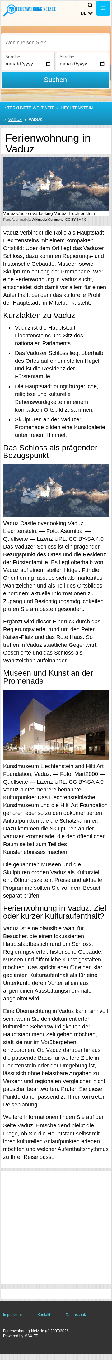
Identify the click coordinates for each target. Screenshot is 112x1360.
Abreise (66, 56)
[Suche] (90, 5)
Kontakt (43, 1315)
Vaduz (15, 119)
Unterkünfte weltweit (28, 108)
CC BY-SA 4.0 (75, 219)
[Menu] (103, 8)
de (83, 13)
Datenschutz (76, 1315)
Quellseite (15, 539)
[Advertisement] (56, 1227)
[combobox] (55, 42)
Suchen (55, 80)
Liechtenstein (77, 108)
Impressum (12, 1315)
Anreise (12, 56)
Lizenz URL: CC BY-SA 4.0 (70, 539)
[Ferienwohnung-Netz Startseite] (29, 10)
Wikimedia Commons (47, 219)
